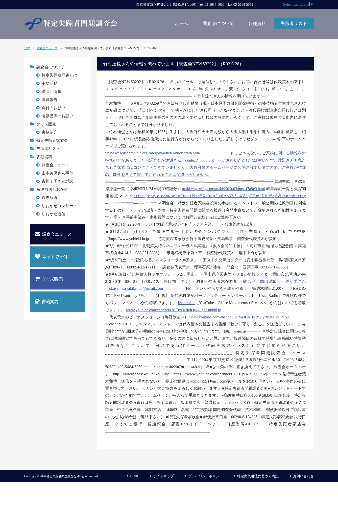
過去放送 (49, 197)
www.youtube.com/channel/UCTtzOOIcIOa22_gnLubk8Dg (173, 310)
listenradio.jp (188, 303)
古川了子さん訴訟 (57, 181)
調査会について (218, 23)
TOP (27, 48)
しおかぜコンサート (59, 206)
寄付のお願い (53, 108)
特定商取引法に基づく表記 (258, 476)
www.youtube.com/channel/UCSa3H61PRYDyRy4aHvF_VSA (239, 317)
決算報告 (49, 99)
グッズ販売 (46, 124)
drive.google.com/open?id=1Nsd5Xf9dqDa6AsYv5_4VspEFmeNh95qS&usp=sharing (220, 196)
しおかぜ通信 (53, 214)
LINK (134, 476)
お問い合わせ (303, 476)
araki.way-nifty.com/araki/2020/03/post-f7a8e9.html (223, 189)
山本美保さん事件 (57, 173)
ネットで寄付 (54, 256)
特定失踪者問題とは (59, 75)
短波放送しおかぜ (52, 189)
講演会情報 (51, 91)
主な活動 (49, 83)
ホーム (181, 23)
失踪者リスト (293, 23)
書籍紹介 (49, 132)
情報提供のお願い (57, 116)
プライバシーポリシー (205, 476)
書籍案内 (50, 301)
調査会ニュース (55, 165)
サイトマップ (163, 476)
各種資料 (257, 23)
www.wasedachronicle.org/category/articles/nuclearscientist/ (152, 153)
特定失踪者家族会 (52, 140)
